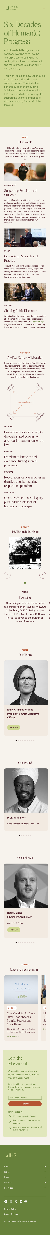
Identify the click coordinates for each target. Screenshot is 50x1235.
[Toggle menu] (44, 7)
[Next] (42, 575)
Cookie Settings (11, 1214)
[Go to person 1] (16, 740)
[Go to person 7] (29, 740)
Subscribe (25, 1103)
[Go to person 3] (20, 740)
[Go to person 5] (25, 740)
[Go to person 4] (22, 740)
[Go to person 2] (18, 740)
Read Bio (14, 727)
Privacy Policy (10, 1209)
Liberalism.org (37, 321)
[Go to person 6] (27, 740)
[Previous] (7, 575)
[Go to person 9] (33, 740)
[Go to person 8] (31, 740)
